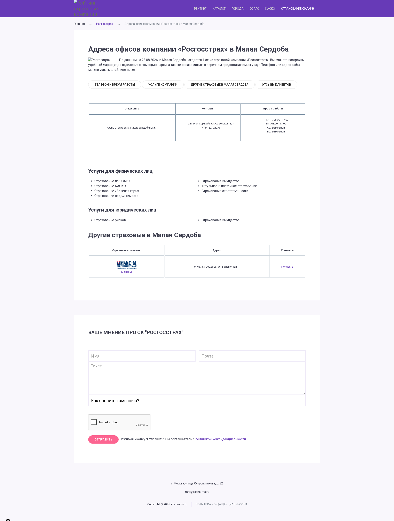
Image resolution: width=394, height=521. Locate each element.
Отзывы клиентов (276, 84)
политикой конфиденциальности (220, 439)
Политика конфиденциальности (221, 504)
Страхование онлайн (297, 8)
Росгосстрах (104, 23)
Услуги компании (162, 84)
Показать (287, 266)
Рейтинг (200, 8)
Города (238, 8)
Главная (79, 23)
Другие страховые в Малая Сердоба (219, 84)
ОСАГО (254, 8)
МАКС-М (126, 272)
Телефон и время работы (115, 84)
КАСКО (270, 8)
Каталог (219, 8)
